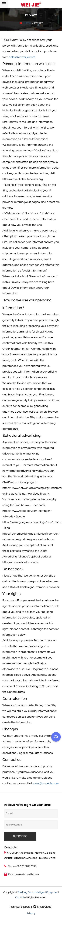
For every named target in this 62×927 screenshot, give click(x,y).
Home (27, 23)
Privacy (31, 913)
